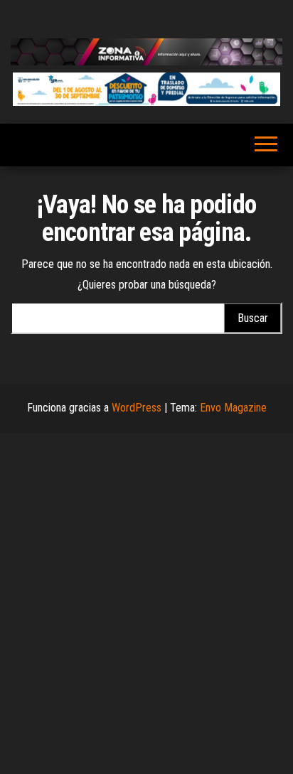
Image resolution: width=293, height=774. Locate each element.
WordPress (136, 407)
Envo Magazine (233, 407)
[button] (146, 89)
